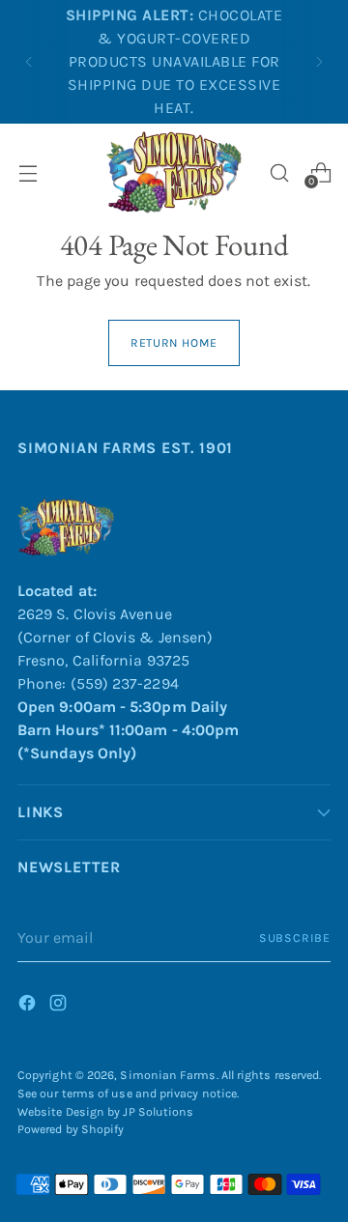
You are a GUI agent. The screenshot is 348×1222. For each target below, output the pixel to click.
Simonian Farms (168, 1075)
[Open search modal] (279, 172)
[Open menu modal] (27, 172)
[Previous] (29, 62)
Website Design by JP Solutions (105, 1112)
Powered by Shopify (70, 1129)
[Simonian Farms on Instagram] (60, 1006)
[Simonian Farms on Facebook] (29, 1006)
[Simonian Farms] (174, 172)
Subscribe (295, 938)
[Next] (319, 62)
